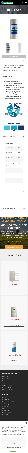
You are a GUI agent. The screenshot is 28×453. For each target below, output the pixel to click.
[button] (25, 423)
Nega (14, 443)
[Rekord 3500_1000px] (14, 28)
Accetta (14, 439)
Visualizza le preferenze (14, 447)
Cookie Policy (13, 451)
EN (22, 2)
